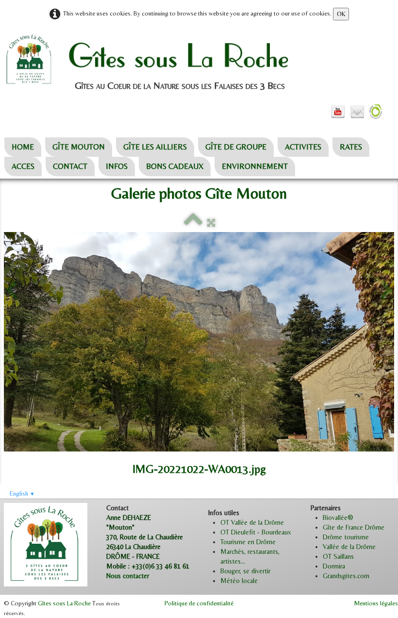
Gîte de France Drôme (353, 527)
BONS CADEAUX (174, 166)
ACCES (23, 166)
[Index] (193, 223)
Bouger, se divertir (245, 571)
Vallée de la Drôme (349, 547)
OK (341, 13)
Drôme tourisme (346, 537)
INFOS (117, 166)
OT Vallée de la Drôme (252, 522)
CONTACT (70, 166)
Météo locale (239, 581)
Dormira (334, 566)
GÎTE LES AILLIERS (155, 146)
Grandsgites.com (346, 576)
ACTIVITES (303, 146)
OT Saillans (338, 556)
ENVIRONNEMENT (255, 166)
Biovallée (335, 517)
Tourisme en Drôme (248, 542)
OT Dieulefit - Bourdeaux (255, 532)
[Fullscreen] (211, 223)
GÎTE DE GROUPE (235, 146)
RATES (351, 146)
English (22, 493)
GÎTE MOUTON (78, 146)
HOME (23, 146)
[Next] (387, 291)
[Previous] (11, 291)
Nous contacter (127, 576)
